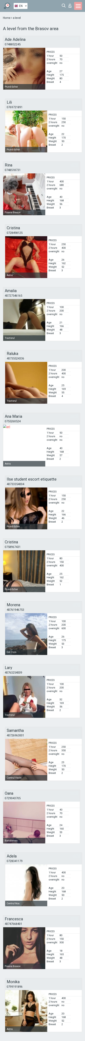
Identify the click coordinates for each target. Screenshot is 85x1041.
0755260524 (13, 421)
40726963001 (15, 735)
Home (7, 17)
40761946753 (15, 610)
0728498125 (15, 233)
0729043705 (13, 798)
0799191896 (15, 986)
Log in (71, 4)
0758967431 (13, 547)
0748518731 (13, 170)
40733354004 (15, 484)
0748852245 (13, 44)
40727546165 (13, 295)
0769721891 (15, 107)
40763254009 (13, 672)
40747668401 (13, 924)
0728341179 (15, 861)
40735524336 (15, 358)
